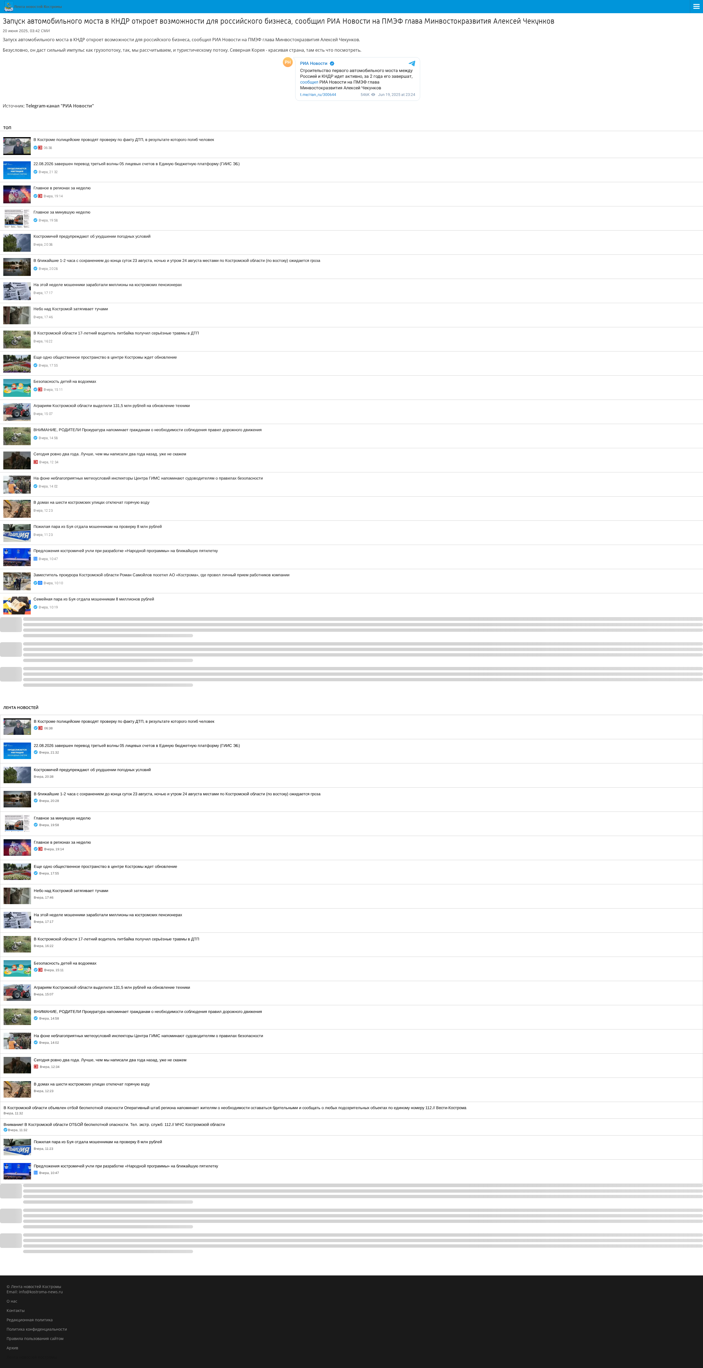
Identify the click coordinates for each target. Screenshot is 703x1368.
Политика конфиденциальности (37, 1329)
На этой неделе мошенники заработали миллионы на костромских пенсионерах (108, 285)
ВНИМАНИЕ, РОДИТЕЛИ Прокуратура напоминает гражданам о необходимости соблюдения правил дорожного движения (148, 430)
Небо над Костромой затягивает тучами (71, 309)
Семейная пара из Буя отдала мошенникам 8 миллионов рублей (94, 599)
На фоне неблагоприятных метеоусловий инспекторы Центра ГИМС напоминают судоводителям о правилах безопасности (148, 478)
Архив (12, 1347)
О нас (12, 1301)
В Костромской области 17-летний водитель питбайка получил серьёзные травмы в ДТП (116, 333)
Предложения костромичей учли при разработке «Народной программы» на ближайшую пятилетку (126, 551)
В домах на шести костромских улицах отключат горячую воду (91, 502)
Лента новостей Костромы (32, 1357)
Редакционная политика (30, 1319)
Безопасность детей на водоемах (65, 381)
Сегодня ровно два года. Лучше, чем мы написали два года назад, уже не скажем (110, 454)
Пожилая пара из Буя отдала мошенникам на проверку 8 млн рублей (98, 526)
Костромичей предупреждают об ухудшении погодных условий (92, 236)
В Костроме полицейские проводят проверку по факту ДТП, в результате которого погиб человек (124, 139)
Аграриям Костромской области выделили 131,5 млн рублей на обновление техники (112, 405)
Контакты (16, 1310)
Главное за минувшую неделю (62, 212)
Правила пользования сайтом (35, 1338)
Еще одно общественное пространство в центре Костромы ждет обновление (105, 357)
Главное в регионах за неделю (62, 188)
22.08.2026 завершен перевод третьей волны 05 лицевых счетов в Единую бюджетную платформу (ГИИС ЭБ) (137, 164)
